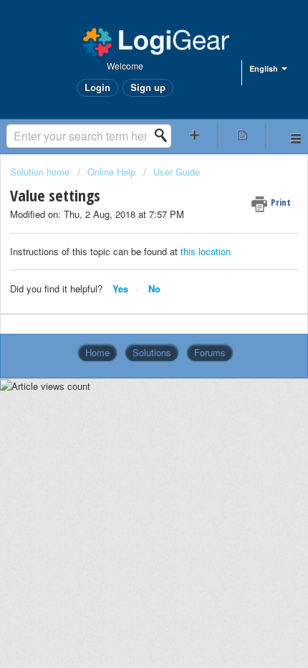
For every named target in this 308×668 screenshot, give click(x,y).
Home (97, 352)
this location (204, 251)
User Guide (176, 171)
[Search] (164, 135)
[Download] (127, 322)
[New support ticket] (194, 134)
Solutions (152, 352)
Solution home (41, 171)
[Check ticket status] (242, 134)
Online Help (111, 171)
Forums (210, 352)
